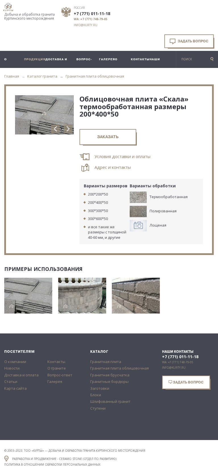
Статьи (10, 381)
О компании (15, 361)
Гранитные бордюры (109, 381)
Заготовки (99, 388)
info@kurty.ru (85, 25)
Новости (12, 368)
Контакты (56, 361)
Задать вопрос (192, 41)
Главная (11, 76)
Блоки (95, 394)
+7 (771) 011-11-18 (92, 13)
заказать (108, 137)
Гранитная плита (105, 361)
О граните (56, 368)
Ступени (98, 408)
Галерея (54, 381)
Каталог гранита (42, 76)
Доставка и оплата (21, 374)
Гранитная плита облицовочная (95, 76)
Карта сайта (15, 388)
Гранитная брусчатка (109, 374)
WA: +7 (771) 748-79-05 (90, 19)
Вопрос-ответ (59, 374)
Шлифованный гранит (110, 401)
